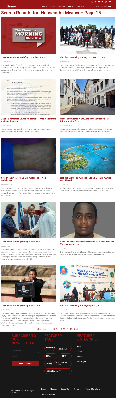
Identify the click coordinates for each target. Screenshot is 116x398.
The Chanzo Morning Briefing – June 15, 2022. (22, 305)
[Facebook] (99, 1)
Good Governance (63, 348)
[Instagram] (106, 1)
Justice (79, 351)
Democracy (50, 347)
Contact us (77, 389)
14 (57, 329)
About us (53, 389)
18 (71, 329)
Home (44, 6)
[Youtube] (102, 1)
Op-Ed (70, 6)
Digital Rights (63, 356)
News (53, 6)
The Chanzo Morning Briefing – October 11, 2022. (83, 57)
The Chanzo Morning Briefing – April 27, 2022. (81, 305)
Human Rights (49, 356)
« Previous (41, 329)
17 (68, 329)
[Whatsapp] (92, 1)
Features (61, 6)
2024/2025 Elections (103, 6)
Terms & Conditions (93, 389)
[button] (110, 1)
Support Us (65, 389)
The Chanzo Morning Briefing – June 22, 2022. (22, 241)
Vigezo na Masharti (48, 394)
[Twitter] (95, 1)
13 (54, 329)
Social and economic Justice (62, 363)
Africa (89, 6)
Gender (49, 363)
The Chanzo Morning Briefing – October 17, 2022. (24, 57)
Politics (79, 346)
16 (64, 329)
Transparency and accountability (53, 371)
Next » (76, 329)
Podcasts (80, 6)
